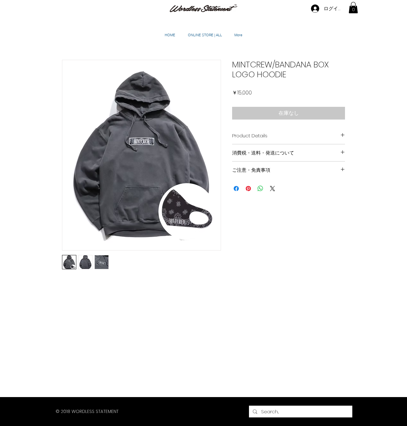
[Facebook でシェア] (236, 188)
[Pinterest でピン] (248, 188)
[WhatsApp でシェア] (260, 188)
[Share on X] (272, 188)
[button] (353, 7)
